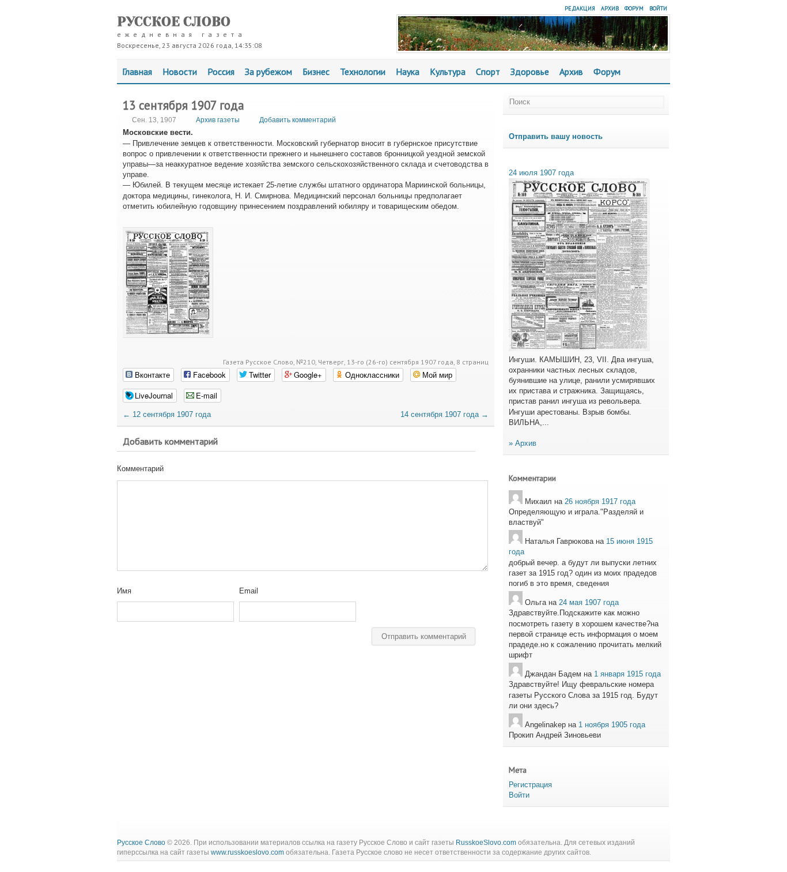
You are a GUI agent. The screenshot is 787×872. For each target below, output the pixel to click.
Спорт (488, 71)
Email (248, 591)
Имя (124, 591)
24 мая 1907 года (589, 602)
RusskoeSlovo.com (486, 843)
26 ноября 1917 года (600, 501)
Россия (220, 71)
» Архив (522, 443)
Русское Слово (173, 21)
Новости (179, 71)
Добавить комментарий (297, 120)
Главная (137, 71)
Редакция (580, 8)
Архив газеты (218, 120)
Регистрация (530, 784)
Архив (610, 8)
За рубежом (268, 71)
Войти (658, 8)
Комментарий (140, 468)
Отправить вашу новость (556, 136)
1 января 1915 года (627, 674)
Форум (634, 8)
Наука (407, 71)
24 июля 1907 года (541, 172)
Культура (448, 71)
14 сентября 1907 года (444, 414)
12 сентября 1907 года (167, 414)
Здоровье (529, 71)
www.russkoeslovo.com (247, 852)
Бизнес (316, 71)
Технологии (362, 71)
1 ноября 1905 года (611, 724)
